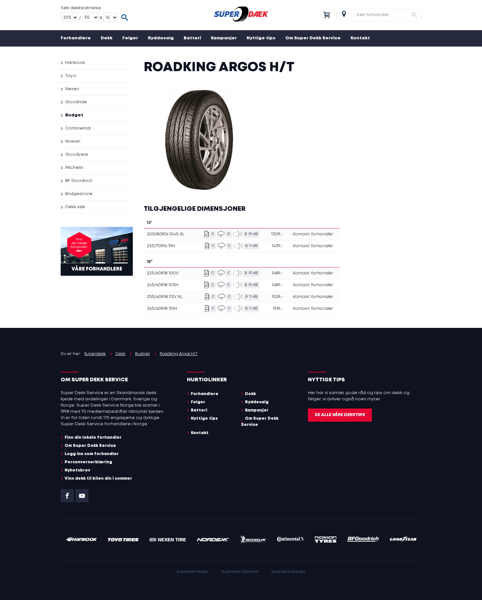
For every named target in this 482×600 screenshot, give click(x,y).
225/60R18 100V (163, 273)
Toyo (70, 76)
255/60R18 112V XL (164, 297)
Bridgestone (78, 194)
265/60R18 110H (162, 308)
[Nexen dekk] (168, 540)
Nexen (72, 89)
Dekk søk (75, 207)
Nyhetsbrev (77, 470)
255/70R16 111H (161, 246)
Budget (74, 115)
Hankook (75, 63)
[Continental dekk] (290, 540)
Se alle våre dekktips (339, 415)
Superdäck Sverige (288, 571)
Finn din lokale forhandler (93, 437)
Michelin (74, 168)
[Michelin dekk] (253, 540)
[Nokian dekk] (325, 540)
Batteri (192, 38)
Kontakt (360, 38)
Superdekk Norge (192, 571)
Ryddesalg (161, 38)
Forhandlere (76, 38)
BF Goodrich (78, 181)
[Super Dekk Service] (241, 15)
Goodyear (77, 154)
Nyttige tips (261, 38)
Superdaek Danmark (239, 571)
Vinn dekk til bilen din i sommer (98, 478)
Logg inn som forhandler (92, 454)
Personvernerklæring (88, 462)
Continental (78, 128)
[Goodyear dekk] (403, 540)
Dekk (106, 38)
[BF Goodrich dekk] (363, 540)
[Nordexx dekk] (213, 540)
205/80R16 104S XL (165, 234)
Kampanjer (224, 38)
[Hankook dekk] (81, 540)
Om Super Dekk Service (313, 38)
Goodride (76, 102)
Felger (130, 38)
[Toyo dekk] (123, 540)
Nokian (72, 141)
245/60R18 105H (162, 285)
